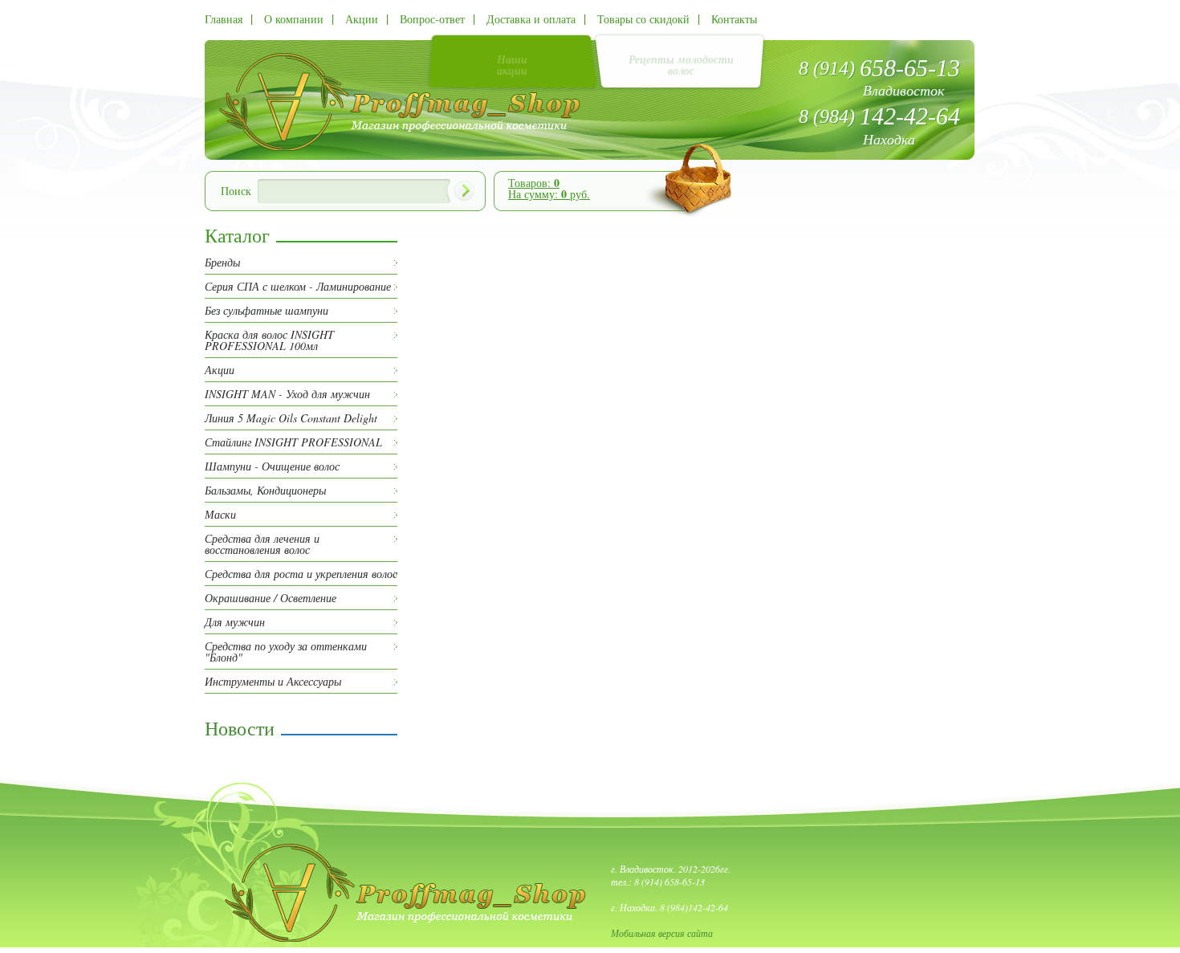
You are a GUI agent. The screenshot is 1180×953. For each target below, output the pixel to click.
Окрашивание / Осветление (270, 598)
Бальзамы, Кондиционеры (265, 490)
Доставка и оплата (531, 18)
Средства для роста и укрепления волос (301, 574)
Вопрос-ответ (432, 18)
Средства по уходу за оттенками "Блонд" (286, 652)
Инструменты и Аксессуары (273, 681)
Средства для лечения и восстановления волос (262, 544)
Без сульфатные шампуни (266, 310)
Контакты (734, 18)
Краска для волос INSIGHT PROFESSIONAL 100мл (269, 340)
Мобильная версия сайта (662, 933)
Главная (223, 18)
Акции (361, 18)
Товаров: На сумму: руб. (549, 188)
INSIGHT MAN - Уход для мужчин (287, 394)
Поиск (236, 190)
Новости (240, 728)
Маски (220, 514)
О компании (293, 18)
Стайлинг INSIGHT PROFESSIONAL (293, 442)
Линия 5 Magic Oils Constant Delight (291, 418)
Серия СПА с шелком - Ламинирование (298, 286)
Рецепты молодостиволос (681, 65)
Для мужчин (235, 622)
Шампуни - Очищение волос (272, 466)
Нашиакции (512, 65)
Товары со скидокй (643, 18)
